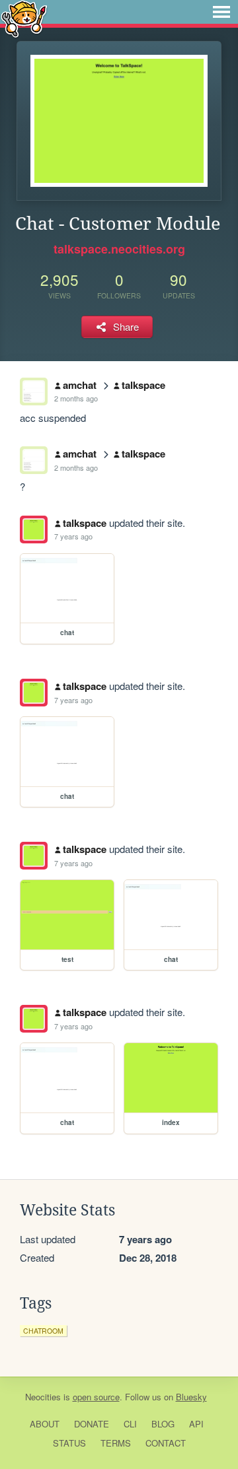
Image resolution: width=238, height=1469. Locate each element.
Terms (115, 1443)
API (196, 1424)
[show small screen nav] (221, 12)
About (45, 1424)
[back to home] (24, 18)
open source (96, 1396)
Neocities (43, 1396)
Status (69, 1443)
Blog (163, 1424)
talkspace (143, 385)
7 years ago (73, 536)
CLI (130, 1424)
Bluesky (191, 1396)
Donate (91, 1424)
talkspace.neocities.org (119, 248)
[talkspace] (33, 529)
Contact (165, 1443)
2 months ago (76, 398)
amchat (80, 385)
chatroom (43, 1331)
